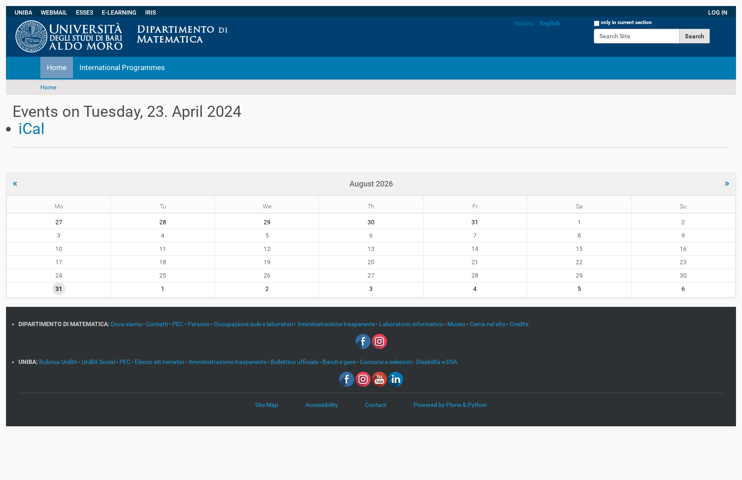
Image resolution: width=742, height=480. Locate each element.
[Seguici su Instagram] (379, 340)
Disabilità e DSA (436, 361)
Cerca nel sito (488, 324)
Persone (199, 324)
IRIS (150, 12)
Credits (519, 324)
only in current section (626, 22)
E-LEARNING (119, 12)
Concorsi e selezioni (386, 361)
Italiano (524, 23)
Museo (457, 324)
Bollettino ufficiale (295, 361)
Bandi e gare (339, 361)
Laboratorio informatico (411, 324)
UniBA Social (98, 361)
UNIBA (23, 12)
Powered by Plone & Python (450, 404)
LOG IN (717, 12)
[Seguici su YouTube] (379, 378)
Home (57, 67)
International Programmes (122, 67)
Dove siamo (127, 324)
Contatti (157, 324)
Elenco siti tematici (160, 361)
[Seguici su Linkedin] (395, 378)
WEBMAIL (54, 12)
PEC (178, 324)
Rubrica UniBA (59, 361)
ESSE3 (84, 12)
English (550, 23)
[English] (234, 21)
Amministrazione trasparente (336, 324)
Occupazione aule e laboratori (254, 324)
